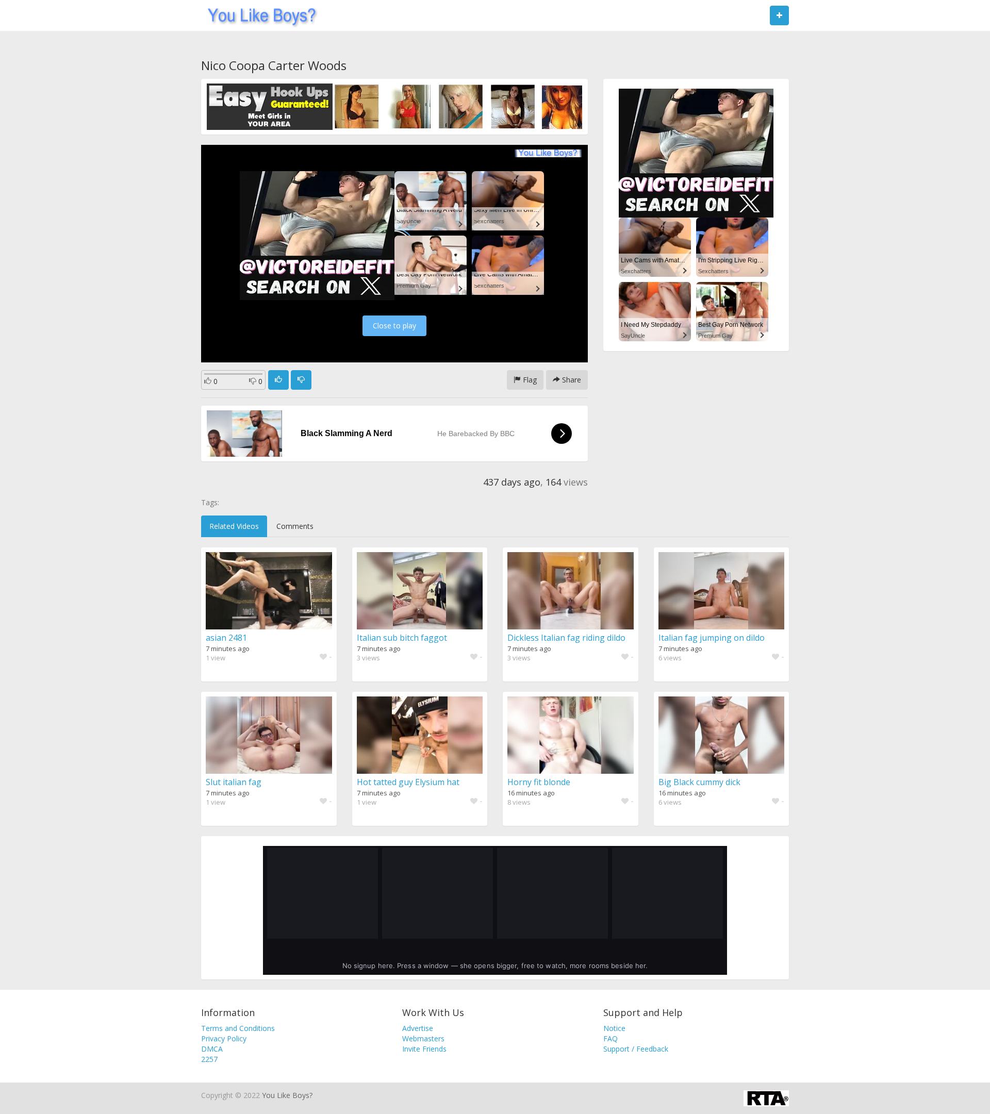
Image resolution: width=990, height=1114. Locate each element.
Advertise (417, 1028)
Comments (295, 526)
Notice (614, 1028)
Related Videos (234, 526)
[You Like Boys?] (258, 15)
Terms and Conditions (238, 1028)
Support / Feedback (635, 1049)
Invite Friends (424, 1049)
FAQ (610, 1038)
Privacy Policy (223, 1038)
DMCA (212, 1049)
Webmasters (423, 1038)
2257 (209, 1059)
